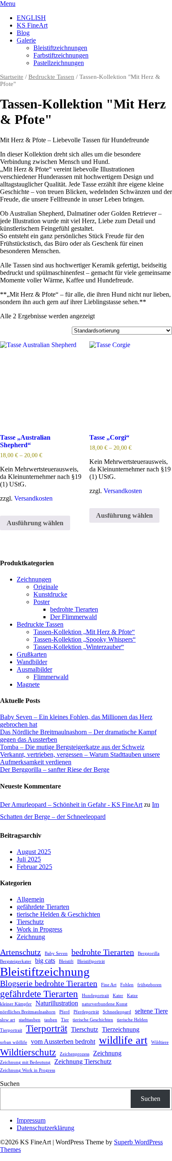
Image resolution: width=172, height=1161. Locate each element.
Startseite (11, 76)
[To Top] (2, 1157)
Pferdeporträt (86, 1012)
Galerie (26, 40)
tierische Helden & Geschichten (58, 914)
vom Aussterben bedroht (63, 1041)
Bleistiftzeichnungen (60, 47)
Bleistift (66, 961)
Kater (118, 995)
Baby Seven (56, 953)
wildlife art (123, 1040)
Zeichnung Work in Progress (27, 1070)
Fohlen (127, 984)
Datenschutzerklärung (45, 1127)
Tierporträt (46, 1028)
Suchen (10, 1083)
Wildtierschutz (28, 1052)
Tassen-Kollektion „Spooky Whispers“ (84, 639)
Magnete (28, 684)
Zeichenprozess (74, 1054)
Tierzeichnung (120, 1029)
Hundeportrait (95, 995)
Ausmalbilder (34, 669)
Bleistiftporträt (91, 961)
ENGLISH (31, 17)
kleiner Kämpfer (16, 1004)
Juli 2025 (29, 859)
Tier (65, 1019)
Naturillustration (56, 1003)
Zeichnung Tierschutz (82, 1061)
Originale (45, 586)
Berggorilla (148, 953)
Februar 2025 (34, 866)
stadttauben (29, 1019)
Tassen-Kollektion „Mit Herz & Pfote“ (84, 631)
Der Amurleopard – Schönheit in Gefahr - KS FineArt (71, 804)
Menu (7, 3)
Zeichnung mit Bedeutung (25, 1062)
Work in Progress (39, 929)
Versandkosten (33, 498)
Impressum (31, 1120)
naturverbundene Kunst (104, 1004)
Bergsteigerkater (15, 961)
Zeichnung (31, 936)
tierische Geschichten (93, 1019)
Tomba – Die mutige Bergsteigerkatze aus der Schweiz (72, 746)
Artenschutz (20, 952)
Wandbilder (32, 661)
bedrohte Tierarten (74, 609)
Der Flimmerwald (73, 616)
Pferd (64, 1012)
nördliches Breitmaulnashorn (28, 1012)
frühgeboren (149, 984)
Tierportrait (11, 1030)
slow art (7, 1019)
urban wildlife (13, 1042)
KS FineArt (32, 25)
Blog (23, 32)
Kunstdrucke (50, 594)
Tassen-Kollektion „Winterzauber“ (78, 646)
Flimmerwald (50, 676)
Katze (132, 995)
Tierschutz (30, 921)
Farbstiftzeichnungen (61, 55)
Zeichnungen (34, 579)
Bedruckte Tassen (51, 76)
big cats (45, 961)
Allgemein (30, 899)
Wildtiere (160, 1042)
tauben (50, 1019)
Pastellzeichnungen (58, 62)
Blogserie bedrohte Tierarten (48, 983)
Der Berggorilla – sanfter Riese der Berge (54, 769)
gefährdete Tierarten (43, 906)
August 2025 (34, 851)
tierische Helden (132, 1019)
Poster (41, 601)
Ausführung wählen (35, 522)
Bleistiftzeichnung (45, 971)
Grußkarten (32, 654)
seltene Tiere (151, 1011)
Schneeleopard (117, 1012)
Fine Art (108, 984)
